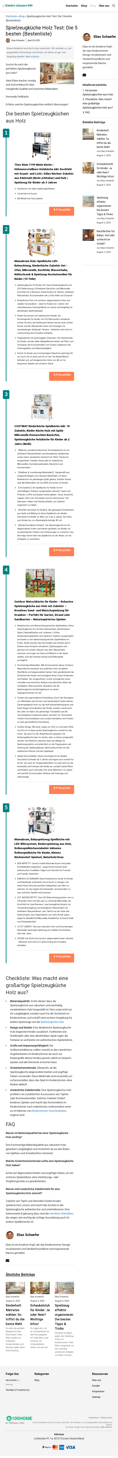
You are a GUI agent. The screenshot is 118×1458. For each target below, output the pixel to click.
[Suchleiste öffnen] (114, 5)
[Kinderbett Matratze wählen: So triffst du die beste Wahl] (15, 1291)
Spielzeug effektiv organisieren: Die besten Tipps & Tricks (64, 1316)
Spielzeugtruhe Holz (52, 1021)
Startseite (72, 5)
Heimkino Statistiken (61, 1213)
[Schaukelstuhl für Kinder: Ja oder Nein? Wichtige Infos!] (40, 1291)
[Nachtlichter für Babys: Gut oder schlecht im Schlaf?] (88, 235)
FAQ (86, 112)
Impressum (94, 1417)
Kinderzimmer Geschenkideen (49, 1110)
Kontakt (96, 1385)
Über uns (104, 5)
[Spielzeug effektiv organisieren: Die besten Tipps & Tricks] (64, 1291)
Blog (93, 5)
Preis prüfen (63, 209)
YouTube (10, 1390)
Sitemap (96, 1397)
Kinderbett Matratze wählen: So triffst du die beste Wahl (15, 1314)
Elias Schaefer (28, 1235)
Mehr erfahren (32, 56)
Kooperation (98, 1391)
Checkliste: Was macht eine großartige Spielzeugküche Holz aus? (98, 103)
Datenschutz (106, 1417)
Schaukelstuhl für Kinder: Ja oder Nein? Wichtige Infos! (40, 1314)
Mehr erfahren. (106, 1427)
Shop (84, 5)
